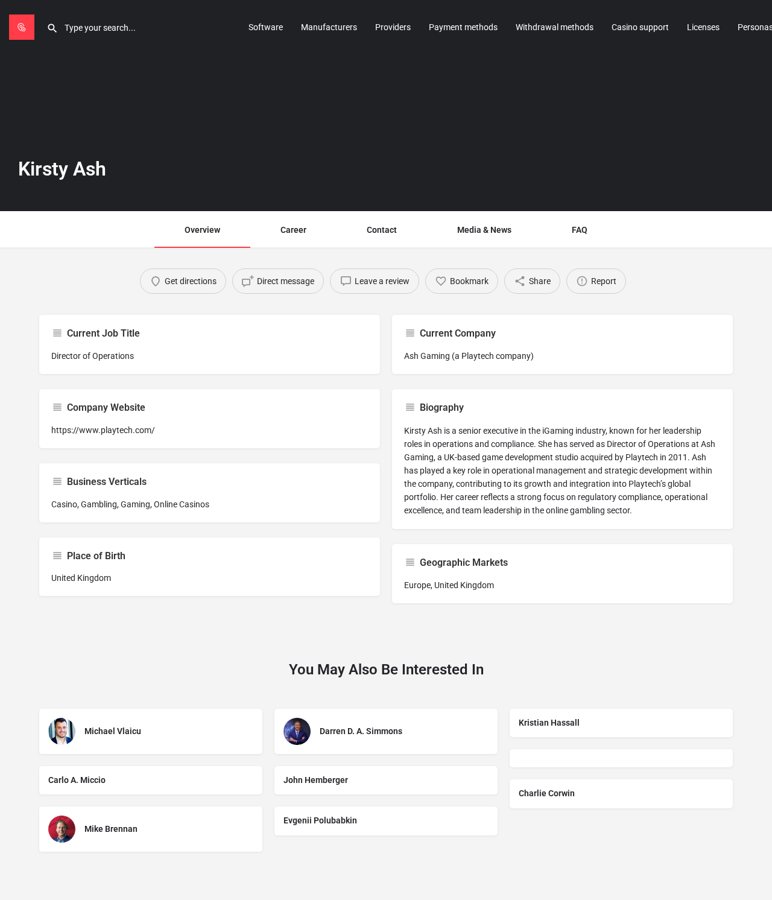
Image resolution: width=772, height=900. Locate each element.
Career (293, 230)
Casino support (640, 27)
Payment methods (463, 27)
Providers (393, 27)
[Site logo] (23, 26)
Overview (202, 230)
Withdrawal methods (554, 27)
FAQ (579, 230)
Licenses (703, 27)
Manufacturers (329, 27)
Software (265, 27)
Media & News (484, 230)
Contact (382, 230)
